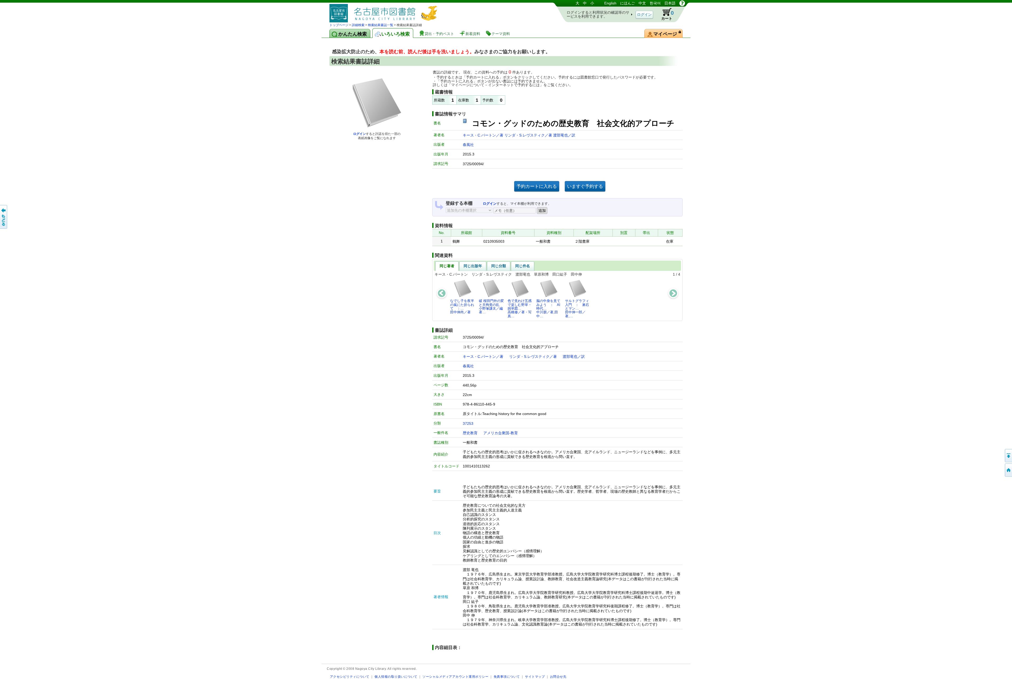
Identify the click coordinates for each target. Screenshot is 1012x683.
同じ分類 (498, 266)
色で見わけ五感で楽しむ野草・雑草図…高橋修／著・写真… (520, 308)
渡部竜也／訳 (564, 135)
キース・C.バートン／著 (483, 135)
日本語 (669, 3)
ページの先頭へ (1008, 455)
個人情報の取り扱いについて (395, 676)
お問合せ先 (558, 676)
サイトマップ (535, 676)
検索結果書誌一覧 (380, 25)
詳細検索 (358, 25)
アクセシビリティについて (349, 676)
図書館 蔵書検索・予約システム (385, 11)
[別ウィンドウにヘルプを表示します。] (682, 3)
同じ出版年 (473, 266)
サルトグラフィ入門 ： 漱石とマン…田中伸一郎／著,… (577, 308)
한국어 (655, 3)
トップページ (338, 25)
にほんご (627, 3)
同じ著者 (447, 266)
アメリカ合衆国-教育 (500, 433)
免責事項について (507, 676)
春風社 (468, 145)
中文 (642, 3)
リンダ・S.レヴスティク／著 (528, 135)
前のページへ (4, 217)
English (610, 3)
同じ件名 (522, 266)
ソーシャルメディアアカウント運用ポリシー (455, 676)
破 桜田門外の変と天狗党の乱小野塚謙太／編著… (491, 306)
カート (667, 15)
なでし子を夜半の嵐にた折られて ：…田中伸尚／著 (462, 306)
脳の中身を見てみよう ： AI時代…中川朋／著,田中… (548, 308)
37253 (468, 423)
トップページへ (1008, 470)
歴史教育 (470, 433)
